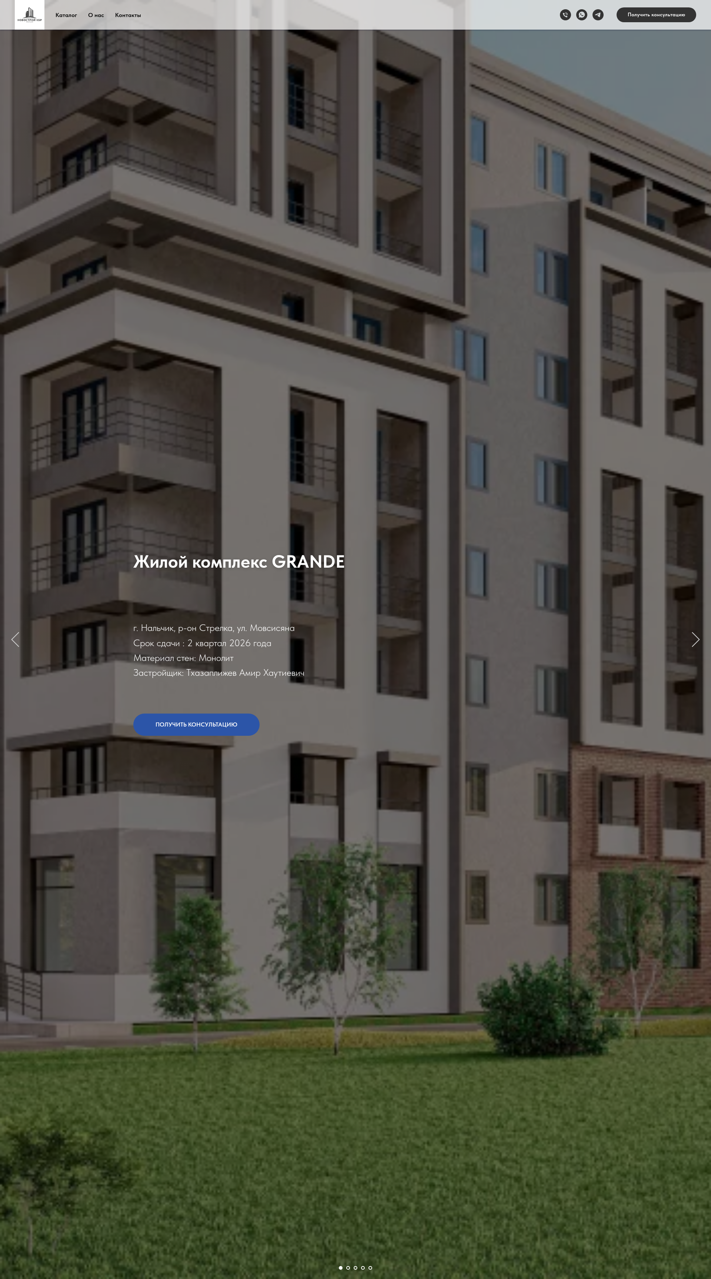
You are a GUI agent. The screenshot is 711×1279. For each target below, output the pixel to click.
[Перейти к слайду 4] (363, 1268)
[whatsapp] (581, 14)
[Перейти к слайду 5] (370, 1268)
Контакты (128, 15)
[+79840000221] (565, 14)
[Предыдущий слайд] (15, 639)
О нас (96, 15)
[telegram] (598, 14)
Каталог (66, 15)
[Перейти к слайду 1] (341, 1268)
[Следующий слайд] (696, 639)
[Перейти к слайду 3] (355, 1268)
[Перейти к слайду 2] (348, 1268)
